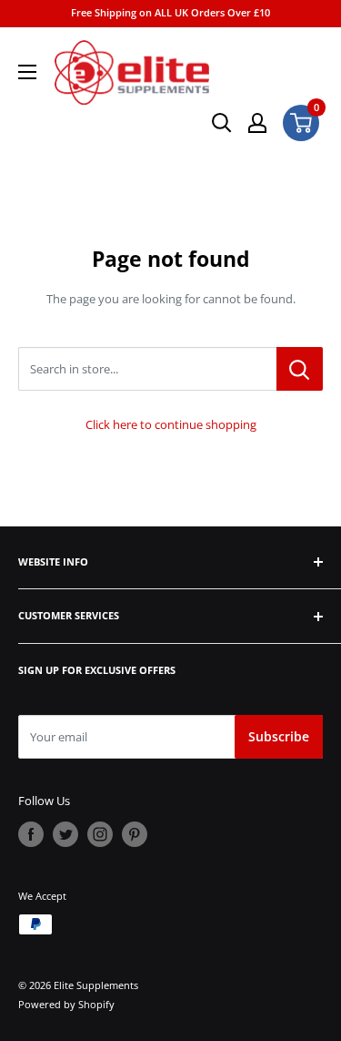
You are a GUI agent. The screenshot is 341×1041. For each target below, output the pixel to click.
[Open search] (222, 123)
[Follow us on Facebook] (31, 834)
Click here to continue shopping (170, 424)
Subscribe (278, 736)
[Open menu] (27, 72)
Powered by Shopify (66, 1004)
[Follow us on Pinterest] (134, 834)
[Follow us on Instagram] (100, 834)
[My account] (257, 123)
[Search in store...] (299, 369)
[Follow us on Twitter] (65, 834)
